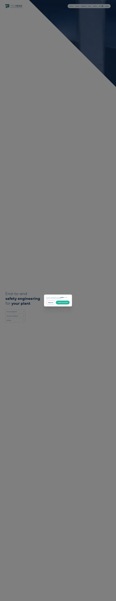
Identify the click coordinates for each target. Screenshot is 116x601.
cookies (62, 297)
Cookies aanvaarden (63, 302)
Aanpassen (50, 302)
